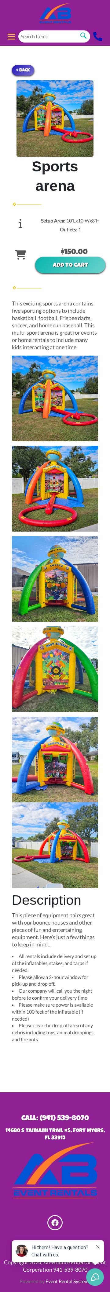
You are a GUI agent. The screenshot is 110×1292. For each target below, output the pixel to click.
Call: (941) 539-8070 (55, 1118)
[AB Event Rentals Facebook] (55, 1222)
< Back (23, 70)
